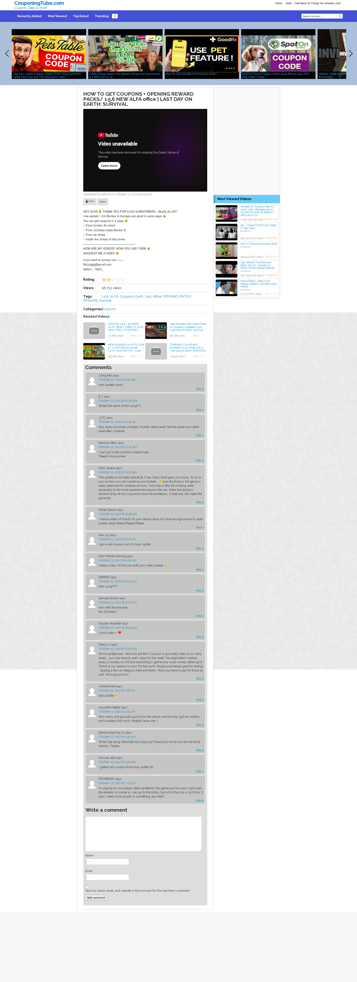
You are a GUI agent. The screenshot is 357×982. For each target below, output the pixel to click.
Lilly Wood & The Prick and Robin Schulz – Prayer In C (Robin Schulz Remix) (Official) (257, 265)
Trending (102, 16)
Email (89, 871)
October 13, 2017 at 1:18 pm (117, 690)
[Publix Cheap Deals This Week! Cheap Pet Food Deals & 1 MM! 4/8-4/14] (125, 53)
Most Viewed (57, 16)
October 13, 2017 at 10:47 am (118, 472)
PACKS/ (185, 296)
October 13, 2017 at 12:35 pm (118, 627)
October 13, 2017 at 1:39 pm (117, 736)
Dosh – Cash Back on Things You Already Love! (313, 3)
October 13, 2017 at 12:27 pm (118, 602)
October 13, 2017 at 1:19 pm (117, 711)
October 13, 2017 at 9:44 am (117, 379)
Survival (105, 301)
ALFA (114, 296)
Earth (139, 296)
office (157, 296)
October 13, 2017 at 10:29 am (118, 447)
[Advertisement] (247, 113)
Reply (200, 389)
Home (278, 3)
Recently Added (29, 16)
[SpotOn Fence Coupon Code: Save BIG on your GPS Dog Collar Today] (278, 53)
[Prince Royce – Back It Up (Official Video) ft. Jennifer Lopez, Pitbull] (226, 287)
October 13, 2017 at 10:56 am (118, 514)
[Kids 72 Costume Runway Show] (226, 250)
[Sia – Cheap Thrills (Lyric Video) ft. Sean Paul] (226, 231)
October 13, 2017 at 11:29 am (117, 560)
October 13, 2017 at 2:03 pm (117, 783)
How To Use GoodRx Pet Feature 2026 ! (191, 74)
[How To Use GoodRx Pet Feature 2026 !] (202, 53)
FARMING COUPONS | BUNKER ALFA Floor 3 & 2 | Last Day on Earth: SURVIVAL (188, 347)
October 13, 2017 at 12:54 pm (118, 648)
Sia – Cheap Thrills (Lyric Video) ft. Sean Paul (258, 227)
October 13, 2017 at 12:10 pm (118, 581)
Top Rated (81, 16)
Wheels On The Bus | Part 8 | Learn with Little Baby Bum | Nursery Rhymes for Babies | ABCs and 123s (257, 211)
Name (89, 855)
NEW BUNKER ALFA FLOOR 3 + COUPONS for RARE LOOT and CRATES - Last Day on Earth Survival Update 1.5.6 (126, 350)
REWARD (90, 301)
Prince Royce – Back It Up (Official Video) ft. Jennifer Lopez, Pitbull (259, 283)
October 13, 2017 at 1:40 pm (117, 762)
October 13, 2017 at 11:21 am (117, 539)
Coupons (127, 296)
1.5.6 (105, 296)
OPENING (170, 296)
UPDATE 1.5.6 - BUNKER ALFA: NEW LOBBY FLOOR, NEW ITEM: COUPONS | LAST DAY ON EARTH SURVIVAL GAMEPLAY (126, 330)
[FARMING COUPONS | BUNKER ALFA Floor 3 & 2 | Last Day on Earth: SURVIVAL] (156, 351)
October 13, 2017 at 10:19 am (118, 421)
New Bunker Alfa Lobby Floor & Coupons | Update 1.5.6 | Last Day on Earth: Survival (188, 326)
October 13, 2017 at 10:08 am (118, 400)
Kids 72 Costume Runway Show (258, 243)
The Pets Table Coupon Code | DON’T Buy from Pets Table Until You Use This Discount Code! (47, 76)
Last (148, 296)
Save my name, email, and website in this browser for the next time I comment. (137, 890)
